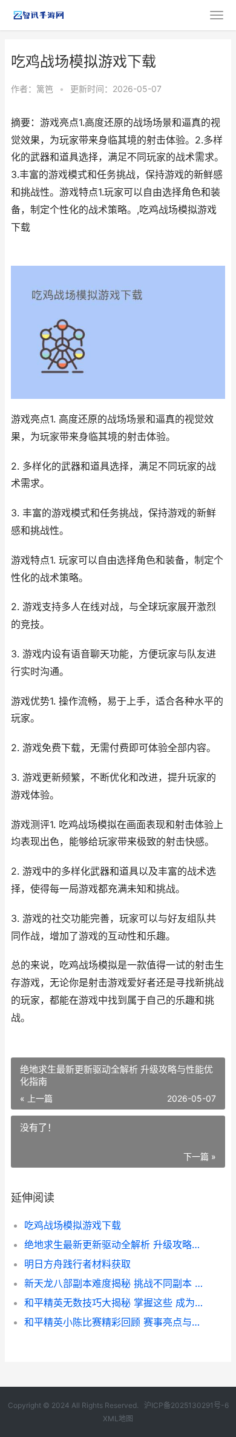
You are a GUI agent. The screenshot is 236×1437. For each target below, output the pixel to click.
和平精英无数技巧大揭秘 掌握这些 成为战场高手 (114, 1303)
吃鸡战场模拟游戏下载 (72, 1225)
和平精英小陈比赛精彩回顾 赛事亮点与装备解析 (114, 1322)
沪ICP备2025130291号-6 (186, 1405)
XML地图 (118, 1418)
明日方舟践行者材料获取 (77, 1264)
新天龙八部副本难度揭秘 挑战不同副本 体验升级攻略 (114, 1283)
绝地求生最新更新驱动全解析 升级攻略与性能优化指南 (114, 1244)
